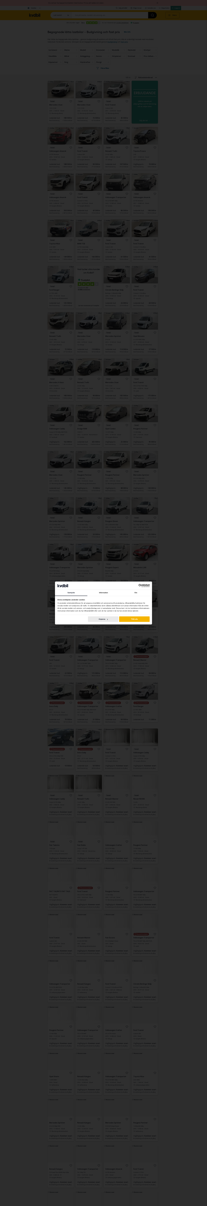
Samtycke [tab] (71, 593)
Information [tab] (103, 593)
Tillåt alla (134, 619)
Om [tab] (135, 593)
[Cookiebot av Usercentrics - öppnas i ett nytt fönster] (140, 585)
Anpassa (102, 619)
